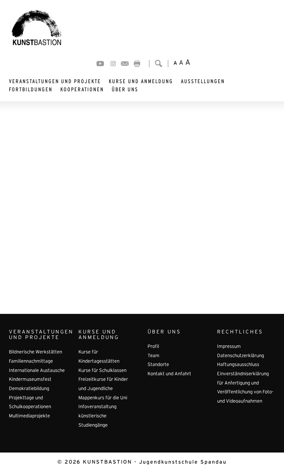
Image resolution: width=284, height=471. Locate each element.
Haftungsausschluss (238, 365)
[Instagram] (113, 63)
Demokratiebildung (29, 389)
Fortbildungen (31, 89)
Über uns (125, 89)
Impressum (229, 347)
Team (153, 356)
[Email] (125, 63)
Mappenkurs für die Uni (102, 398)
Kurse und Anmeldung (141, 81)
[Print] (137, 63)
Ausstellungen (203, 81)
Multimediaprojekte (29, 416)
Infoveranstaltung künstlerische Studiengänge (97, 416)
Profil (153, 347)
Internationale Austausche (37, 371)
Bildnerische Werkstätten (35, 352)
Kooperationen (82, 89)
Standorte (158, 365)
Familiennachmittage (31, 361)
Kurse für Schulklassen (102, 371)
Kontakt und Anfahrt (169, 374)
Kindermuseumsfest (30, 379)
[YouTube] (100, 63)
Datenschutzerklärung (240, 356)
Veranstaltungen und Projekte (55, 81)
